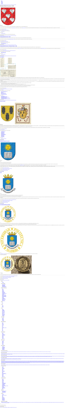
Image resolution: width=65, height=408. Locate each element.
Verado (2, 313)
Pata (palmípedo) (51, 358)
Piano (28, 362)
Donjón (37, 361)
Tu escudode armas (2, 2)
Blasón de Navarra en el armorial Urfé (4, 91)
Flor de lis (26, 353)
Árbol (1, 353)
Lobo (16, 356)
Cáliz (6, 361)
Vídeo (2, 396)
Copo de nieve (10, 351)
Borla (2, 370)
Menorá (6, 362)
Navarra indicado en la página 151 (4, 97)
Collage (8, 277)
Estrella (22, 351)
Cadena (3, 361)
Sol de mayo (47, 351)
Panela (56, 353)
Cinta (23, 361)
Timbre (9, 199)
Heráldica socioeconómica (4, 286)
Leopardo (5, 356)
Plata (5, 167)
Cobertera (10, 358)
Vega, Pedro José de (3, 129)
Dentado (36, 361)
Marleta (19, 356)
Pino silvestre (59, 353)
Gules (25, 402)
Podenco (36, 356)
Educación (8, 169)
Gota (26, 351)
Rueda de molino (36, 362)
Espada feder (49, 361)
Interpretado (3, 169)
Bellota (3, 353)
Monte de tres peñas (36, 351)
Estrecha (3, 335)
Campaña (3, 324)
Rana (39, 356)
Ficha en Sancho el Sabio (3, 54)
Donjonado (39, 361)
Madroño (46, 353)
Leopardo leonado (7, 356)
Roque (49, 362)
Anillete (3, 341)
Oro (6, 167)
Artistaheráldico (2, 1)
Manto (2, 372)
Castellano (3, 282)
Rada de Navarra (2, 135)
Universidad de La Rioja (3, 33)
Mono (21, 356)
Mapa (2, 388)
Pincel (38, 362)
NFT (2, 395)
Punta (2, 330)
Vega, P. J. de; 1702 (2, 101)
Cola (11, 358)
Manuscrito (36, 402)
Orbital (40, 351)
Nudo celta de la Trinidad (19, 362)
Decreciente (17, 351)
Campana (10, 361)
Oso (23, 356)
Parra (57, 353)
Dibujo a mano (3, 397)
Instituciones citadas (3, 392)
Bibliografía (8, 402)
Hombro (40, 358)
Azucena (39, 353)
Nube (38, 351)
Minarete (12, 362)
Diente (29, 358)
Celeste (2, 318)
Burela (2, 333)
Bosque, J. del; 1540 (19, 48)
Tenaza (2, 337)
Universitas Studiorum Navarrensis (4, 94)
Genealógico (3, 387)
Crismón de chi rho (32, 361)
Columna (28, 361)
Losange (3, 343)
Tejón (44, 356)
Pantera (26, 356)
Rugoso (11, 168)
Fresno (32, 353)
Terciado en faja (3, 292)
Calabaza (6, 353)
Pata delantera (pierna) (57, 358)
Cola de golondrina (18, 358)
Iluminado (6, 168)
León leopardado (11, 356)
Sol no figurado (49, 351)
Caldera (5, 361)
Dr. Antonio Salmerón (5, 407)
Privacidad (12, 407)
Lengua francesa (32, 402)
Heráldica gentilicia (3, 284)
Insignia (3, 379)
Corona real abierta (13, 199)
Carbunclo (19, 361)
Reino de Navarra (57, 402)
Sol (8, 167)
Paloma (24, 356)
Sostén (2, 374)
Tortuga (49, 356)
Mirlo (20, 356)
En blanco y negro (23, 402)
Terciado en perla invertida (4, 293)
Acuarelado (11, 200)
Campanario (12, 361)
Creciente (12, 351)
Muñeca (47, 358)
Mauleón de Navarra (3, 133)
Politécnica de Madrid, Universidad (5, 278)
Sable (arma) (51, 361)
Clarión (24, 361)
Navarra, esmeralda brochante (3, 134)
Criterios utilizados (3, 391)
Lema (15, 199)
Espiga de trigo (31, 358)
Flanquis (3, 336)
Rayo (41, 351)
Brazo (7, 358)
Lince (13, 356)
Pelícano (29, 356)
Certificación (3, 384)
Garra (33, 358)
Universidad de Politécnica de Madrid (5, 204)
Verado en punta (3, 314)
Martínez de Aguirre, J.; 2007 (43, 48)
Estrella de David (53, 361)
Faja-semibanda (3, 347)
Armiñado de (3, 310)
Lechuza (2, 356)
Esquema (3, 386)
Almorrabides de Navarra (3, 131)
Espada (46, 361)
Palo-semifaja (3, 348)
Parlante (45, 402)
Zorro (51, 356)
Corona (11, 199)
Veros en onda (3, 312)
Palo (2, 328)
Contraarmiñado (3, 311)
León (9, 356)
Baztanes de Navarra (3, 132)
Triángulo (3, 344)
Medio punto (4, 168)
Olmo (53, 353)
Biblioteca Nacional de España (3, 138)
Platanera (61, 353)
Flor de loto (29, 353)
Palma (48, 358)
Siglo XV (62, 402)
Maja (9, 362)
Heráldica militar (3, 285)
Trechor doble (3, 338)
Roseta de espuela (59, 362)
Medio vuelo (45, 358)
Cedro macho (11, 353)
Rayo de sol (43, 351)
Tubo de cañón (16, 361)
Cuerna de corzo (27, 358)
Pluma (39, 362)
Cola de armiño (16, 358)
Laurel (36, 353)
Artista (5, 402)
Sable (2, 306)
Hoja (39, 358)
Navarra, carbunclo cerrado (3, 43)
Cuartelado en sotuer (4, 294)
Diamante (19, 351)
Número (15, 362)
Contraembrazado (3, 298)
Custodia (8, 361)
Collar (2, 367)
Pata (49, 358)
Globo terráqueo (28, 351)
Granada (35, 353)
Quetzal (38, 356)
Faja (2, 326)
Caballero (2, 361)
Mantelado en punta (3, 299)
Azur (4, 167)
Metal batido (13, 276)
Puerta (44, 362)
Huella (59, 358)
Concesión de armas (3, 383)
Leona (3, 356)
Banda (2, 322)
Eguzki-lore (16, 353)
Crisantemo (14, 353)
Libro (7, 167)
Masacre (43, 358)
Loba (15, 356)
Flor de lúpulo (31, 353)
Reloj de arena (48, 362)
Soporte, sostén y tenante (4, 373)
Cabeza (8, 358)
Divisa (2, 369)
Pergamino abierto (59, 361)
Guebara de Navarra (2, 31)
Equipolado (3, 342)
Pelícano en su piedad (32, 356)
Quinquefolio (63, 353)
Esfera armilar (45, 361)
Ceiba (12, 353)
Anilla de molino (33, 362)
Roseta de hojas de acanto (56, 362)
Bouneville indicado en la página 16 (4, 96)
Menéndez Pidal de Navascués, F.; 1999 (5, 36)
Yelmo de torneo (3, 376)
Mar (32, 351)
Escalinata (41, 361)
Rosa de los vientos (52, 362)
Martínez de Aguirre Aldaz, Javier (12, 50)
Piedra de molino (31, 362)
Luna (31, 351)
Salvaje (40, 356)
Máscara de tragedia (4, 362)
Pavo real (27, 356)
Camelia (4, 353)
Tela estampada (3, 400)
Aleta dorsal (4, 358)
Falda (63, 361)
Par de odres (26, 362)
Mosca (22, 356)
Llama (14, 356)
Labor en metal (3, 398)
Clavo (26, 361)
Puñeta (46, 362)
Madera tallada (3, 399)
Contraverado (3, 315)
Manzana (48, 353)
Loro (17, 356)
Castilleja (9, 353)
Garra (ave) (35, 358)
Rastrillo (63, 362)
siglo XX (5, 40)
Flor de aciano (21, 353)
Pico (63, 358)
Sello (2, 381)
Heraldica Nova (2, 92)
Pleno (3, 167)
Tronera (18, 361)
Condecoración (3, 368)
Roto (61, 362)
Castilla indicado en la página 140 (4, 98)
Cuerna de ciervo (24, 358)
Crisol (27, 361)
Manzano (50, 353)
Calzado (3, 297)
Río (44, 351)
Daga (34, 361)
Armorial (4, 402)
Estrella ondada (24, 351)
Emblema (3, 382)
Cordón (30, 361)
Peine (27, 362)
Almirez (10, 362)
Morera (51, 353)
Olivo (52, 353)
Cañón (14, 361)
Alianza (6, 358)
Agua (1, 351)
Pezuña (62, 358)
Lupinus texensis (44, 353)
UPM (1, 172)
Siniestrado (3, 291)
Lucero (30, 351)
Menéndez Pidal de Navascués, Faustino (4, 41)
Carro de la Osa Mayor (7, 351)
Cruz (2, 325)
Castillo (21, 361)
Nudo (16, 362)
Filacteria (62, 361)
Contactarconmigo (2, 3)
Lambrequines (3, 371)
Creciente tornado (14, 351)
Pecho (60, 358)
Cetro (22, 361)
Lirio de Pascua (41, 353)
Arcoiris (3, 351)
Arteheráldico (2, 0)
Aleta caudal (2, 358)
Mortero (8, 362)
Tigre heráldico (46, 356)
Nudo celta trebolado (23, 362)
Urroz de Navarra (2, 136)
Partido (2, 289)
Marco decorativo (3, 385)
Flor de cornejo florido (24, 353)
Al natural (3, 320)
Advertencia (8, 407)
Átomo (4, 351)
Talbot (42, 356)
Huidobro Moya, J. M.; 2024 (3, 253)
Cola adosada (13, 358)
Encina (18, 353)
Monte (33, 351)
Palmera (55, 353)
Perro (34, 356)
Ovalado (6, 276)
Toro (47, 356)
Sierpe (41, 356)
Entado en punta (3, 300)
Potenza (42, 362)
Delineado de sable (8, 168)
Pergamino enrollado (56, 361)
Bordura (3, 323)
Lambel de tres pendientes (4, 327)
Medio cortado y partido (4, 296)
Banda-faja (3, 346)
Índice (13, 407)
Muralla (13, 362)
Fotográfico (3, 394)
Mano (41, 358)
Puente (43, 362)
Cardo (7, 353)
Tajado (2, 290)
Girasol (34, 353)
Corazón (21, 358)
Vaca (50, 356)
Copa (7, 361)
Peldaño (43, 361)
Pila (2, 329)
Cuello (22, 358)
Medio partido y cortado (4, 295)
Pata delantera (54, 358)
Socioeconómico (6, 169)
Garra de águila (37, 358)
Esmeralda (21, 351)
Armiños (3, 309)
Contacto (1, 407)
